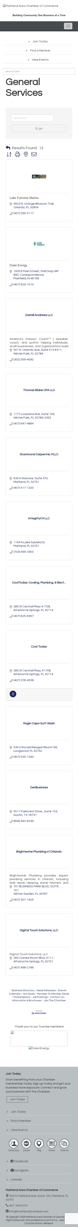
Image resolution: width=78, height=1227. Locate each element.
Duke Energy (18, 265)
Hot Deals (29, 994)
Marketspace (22, 997)
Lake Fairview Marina (24, 197)
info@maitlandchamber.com (28, 1211)
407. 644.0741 (18, 1205)
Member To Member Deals (53, 994)
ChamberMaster (33, 1223)
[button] (8, 148)
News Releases (46, 990)
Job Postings (40, 997)
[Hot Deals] (13, 696)
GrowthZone (51, 1220)
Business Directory (23, 990)
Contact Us (57, 997)
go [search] (41, 128)
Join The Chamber (55, 1000)
